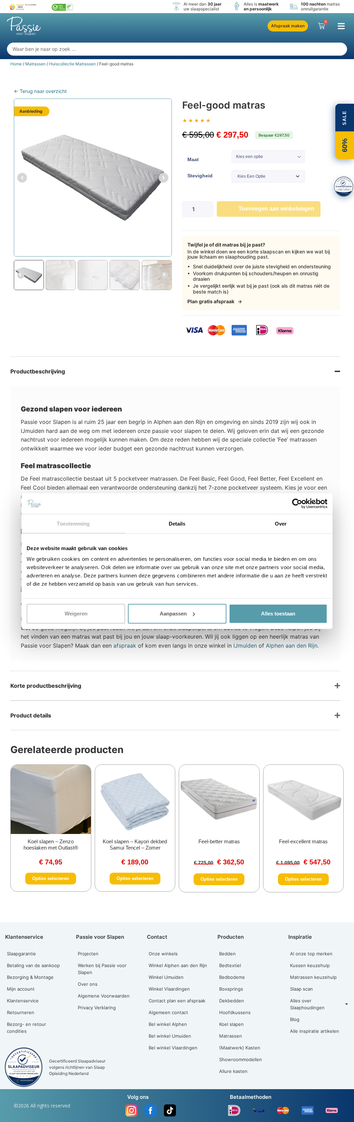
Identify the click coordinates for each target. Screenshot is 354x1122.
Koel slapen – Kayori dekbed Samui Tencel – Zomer (135, 844)
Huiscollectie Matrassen (72, 63)
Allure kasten (233, 1071)
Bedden (227, 953)
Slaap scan (301, 989)
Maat (193, 159)
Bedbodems (232, 977)
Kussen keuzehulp (310, 965)
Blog (294, 1019)
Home (16, 63)
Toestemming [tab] (73, 523)
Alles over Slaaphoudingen (307, 1004)
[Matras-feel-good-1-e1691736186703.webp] (93, 178)
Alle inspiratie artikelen (314, 1031)
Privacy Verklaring (97, 1007)
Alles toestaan (278, 613)
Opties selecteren (50, 878)
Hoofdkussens (235, 1012)
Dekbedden (231, 1000)
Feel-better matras (219, 841)
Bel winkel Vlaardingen (173, 1047)
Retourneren (20, 1012)
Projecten (88, 953)
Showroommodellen (240, 1059)
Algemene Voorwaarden (104, 996)
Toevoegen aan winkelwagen (276, 209)
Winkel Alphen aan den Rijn (178, 965)
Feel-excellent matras (303, 841)
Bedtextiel (230, 965)
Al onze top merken (311, 953)
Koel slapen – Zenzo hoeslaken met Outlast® (51, 844)
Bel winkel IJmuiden (170, 1036)
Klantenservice (23, 1000)
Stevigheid (200, 175)
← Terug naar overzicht (40, 91)
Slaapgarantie (21, 953)
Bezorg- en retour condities (26, 1027)
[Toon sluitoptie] (343, 186)
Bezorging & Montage (30, 977)
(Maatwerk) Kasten (239, 1047)
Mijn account (21, 989)
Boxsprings (231, 989)
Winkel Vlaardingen (169, 989)
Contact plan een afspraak (177, 1000)
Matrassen (35, 63)
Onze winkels (163, 953)
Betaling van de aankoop (33, 965)
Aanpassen (173, 613)
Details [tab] (177, 523)
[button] (341, 26)
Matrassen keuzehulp (313, 977)
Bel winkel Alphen (168, 1024)
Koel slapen (231, 1024)
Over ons (87, 984)
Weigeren (76, 613)
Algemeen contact (168, 1012)
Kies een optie (249, 156)
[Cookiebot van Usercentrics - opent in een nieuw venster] (297, 503)
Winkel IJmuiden (166, 977)
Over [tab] (281, 523)
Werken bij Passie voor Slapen (102, 969)
